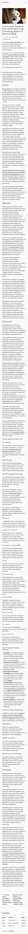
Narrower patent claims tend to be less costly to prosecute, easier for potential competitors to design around (13, 172)
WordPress (11, 931)
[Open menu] (25, 2)
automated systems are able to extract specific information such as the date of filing (13, 715)
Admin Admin (15, 37)
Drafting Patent (6, 39)
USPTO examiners (15, 847)
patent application (15, 42)
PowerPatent (5, 2)
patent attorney (13, 177)
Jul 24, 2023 (5, 37)
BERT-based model (15, 493)
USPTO (4, 254)
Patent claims (6, 89)
